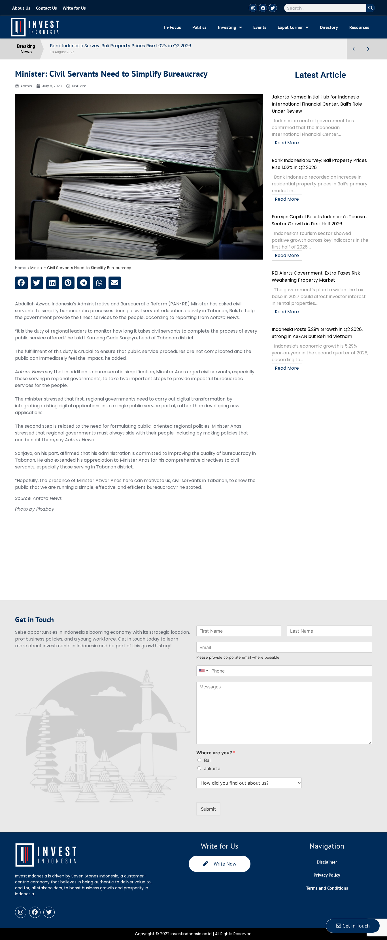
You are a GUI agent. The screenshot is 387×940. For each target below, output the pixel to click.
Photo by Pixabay (34, 509)
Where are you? (215, 752)
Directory (329, 27)
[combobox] (203, 671)
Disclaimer (327, 862)
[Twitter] (273, 8)
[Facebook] (263, 8)
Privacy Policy (327, 875)
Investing (227, 27)
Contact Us (46, 8)
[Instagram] (253, 8)
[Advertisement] (139, 560)
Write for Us (74, 8)
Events (259, 27)
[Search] (370, 8)
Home (20, 268)
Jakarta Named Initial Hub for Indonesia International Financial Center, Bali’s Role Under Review (317, 104)
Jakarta (212, 768)
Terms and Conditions (327, 888)
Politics (199, 27)
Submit (208, 809)
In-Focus (172, 27)
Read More (287, 143)
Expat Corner (290, 27)
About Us (21, 8)
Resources (359, 27)
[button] (21, 283)
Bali (208, 760)
